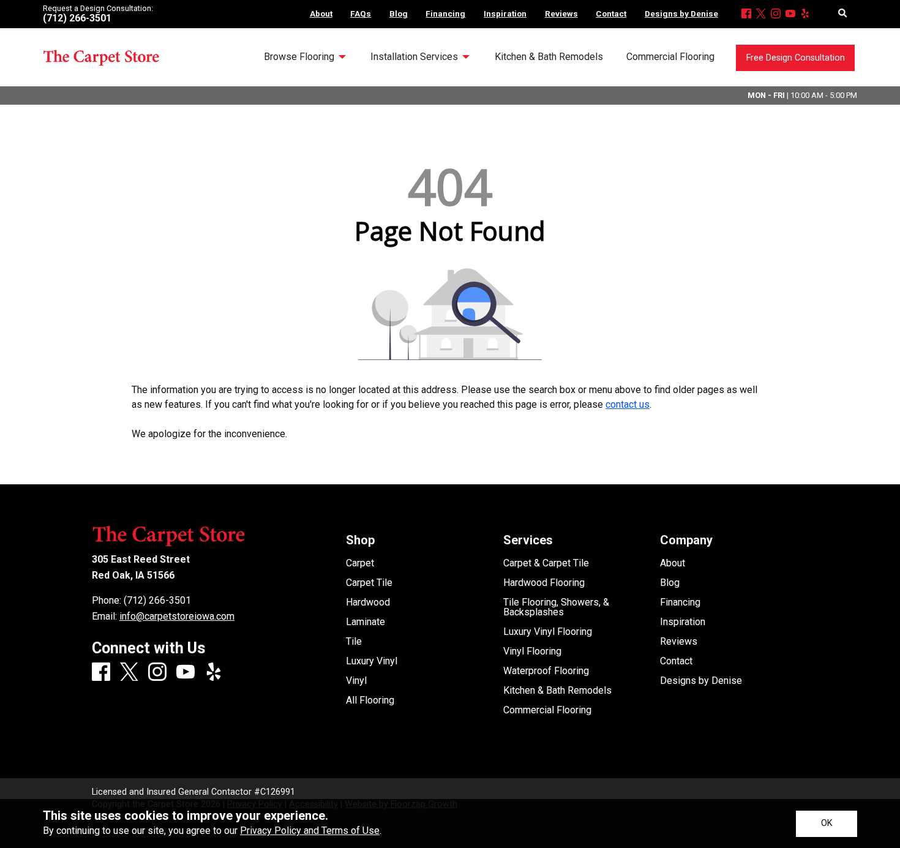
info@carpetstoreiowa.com (176, 616)
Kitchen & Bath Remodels (557, 691)
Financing (680, 602)
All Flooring (370, 700)
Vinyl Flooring (532, 651)
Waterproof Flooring (546, 671)
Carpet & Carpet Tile (546, 563)
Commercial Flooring (547, 710)
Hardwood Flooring (544, 583)
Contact (676, 661)
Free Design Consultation (795, 58)
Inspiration (682, 622)
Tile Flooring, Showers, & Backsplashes (556, 607)
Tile (354, 642)
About (672, 563)
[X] (761, 14)
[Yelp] (805, 14)
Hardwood (368, 602)
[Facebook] (746, 14)
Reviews (678, 642)
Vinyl (356, 681)
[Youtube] (790, 14)
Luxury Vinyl (371, 661)
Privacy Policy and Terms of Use (310, 830)
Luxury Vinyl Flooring (547, 632)
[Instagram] (776, 14)
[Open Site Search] (842, 14)
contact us (628, 404)
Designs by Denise (701, 681)
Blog (670, 583)
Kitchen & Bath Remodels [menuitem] (549, 56)
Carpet (360, 563)
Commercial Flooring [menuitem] (670, 56)
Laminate (365, 622)
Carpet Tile (369, 583)
